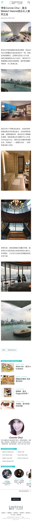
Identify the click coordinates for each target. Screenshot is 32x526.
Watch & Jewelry (7, 452)
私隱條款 (16, 513)
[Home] (16, 2)
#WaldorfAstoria (12, 350)
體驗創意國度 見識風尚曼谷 (23, 380)
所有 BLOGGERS (24, 491)
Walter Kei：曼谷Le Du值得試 (23, 367)
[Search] (29, 3)
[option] (7, 477)
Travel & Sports (21, 376)
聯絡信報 (19, 514)
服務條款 (9, 513)
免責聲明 (22, 513)
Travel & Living (23, 458)
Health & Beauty (8, 461)
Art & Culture (7, 455)
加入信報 (13, 514)
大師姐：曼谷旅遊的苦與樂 (23, 404)
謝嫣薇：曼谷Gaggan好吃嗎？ (22, 392)
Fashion (21, 452)
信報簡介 (3, 513)
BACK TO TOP (16, 499)
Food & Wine (20, 364)
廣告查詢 (28, 513)
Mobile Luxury (7, 458)
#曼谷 (3, 350)
